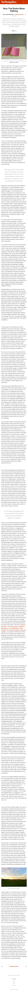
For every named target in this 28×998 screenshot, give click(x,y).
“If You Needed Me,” (14, 628)
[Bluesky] (12, 979)
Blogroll (14, 985)
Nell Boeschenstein (8, 14)
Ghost (16, 989)
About (14, 981)
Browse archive (13, 966)
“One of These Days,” (12, 626)
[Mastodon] (15, 979)
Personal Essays (19, 14)
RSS (14, 983)
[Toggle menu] (26, 2)
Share (13, 30)
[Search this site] (23, 2)
